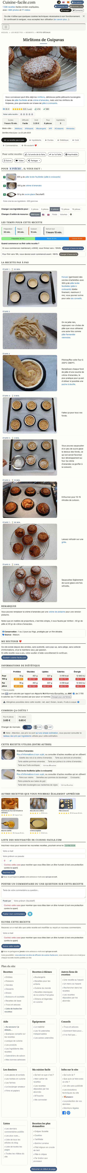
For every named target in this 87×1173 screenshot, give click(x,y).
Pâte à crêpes (41, 1154)
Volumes (63, 214)
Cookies (38, 1135)
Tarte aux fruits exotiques (29, 765)
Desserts (30, 32)
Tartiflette (39, 1139)
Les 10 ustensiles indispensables (41, 1032)
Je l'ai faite (56, 154)
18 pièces (76, 209)
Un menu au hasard (72, 984)
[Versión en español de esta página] (68, 2)
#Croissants (59, 128)
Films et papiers (13, 1091)
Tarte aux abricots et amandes (68, 758)
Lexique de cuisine (14, 1041)
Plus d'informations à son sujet (30, 754)
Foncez (65, 277)
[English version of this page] (63, 2)
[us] (43, 214)
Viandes (9, 985)
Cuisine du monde (43, 988)
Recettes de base (13, 1001)
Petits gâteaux (43, 32)
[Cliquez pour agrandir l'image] (43, 69)
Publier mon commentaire (14, 914)
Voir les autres (49, 765)
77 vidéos (26, 10)
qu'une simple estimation (47, 733)
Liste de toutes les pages (13, 1148)
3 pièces (44, 209)
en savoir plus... (61, 19)
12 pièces (65, 209)
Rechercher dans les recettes (72, 989)
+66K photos (13, 10)
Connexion (79, 10)
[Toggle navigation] (6, 27)
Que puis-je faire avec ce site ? (72, 1080)
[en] (48, 214)
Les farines (11, 1083)
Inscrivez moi (8, 872)
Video (21, 160)
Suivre (8, 160)
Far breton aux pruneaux (40, 1159)
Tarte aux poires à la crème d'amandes (64, 761)
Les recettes (17, 32)
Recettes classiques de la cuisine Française (43, 993)
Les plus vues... (13, 1136)
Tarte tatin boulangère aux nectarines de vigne (38, 785)
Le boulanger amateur (15, 1087)
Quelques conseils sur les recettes (14, 1035)
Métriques (35, 214)
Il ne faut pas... (70, 1035)
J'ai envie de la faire (36, 154)
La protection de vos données (72, 1102)
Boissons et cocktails (15, 997)
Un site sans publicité (73, 1086)
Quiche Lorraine (42, 1143)
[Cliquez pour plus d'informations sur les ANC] (73, 693)
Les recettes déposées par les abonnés (70, 998)
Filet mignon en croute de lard (44, 1148)
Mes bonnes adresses (15, 1060)
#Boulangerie (41, 128)
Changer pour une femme (61, 697)
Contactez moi (62, 6)
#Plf (50, 128)
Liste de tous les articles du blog (12, 1141)
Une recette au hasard (73, 980)
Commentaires (11, 145)
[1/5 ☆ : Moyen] (21, 114)
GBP (50, 727)
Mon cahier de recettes (40, 1080)
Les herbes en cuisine (15, 1079)
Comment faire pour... (73, 1031)
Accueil (4, 32)
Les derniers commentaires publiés (14, 1130)
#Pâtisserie (29, 128)
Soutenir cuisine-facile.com (14, 657)
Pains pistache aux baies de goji (31, 781)
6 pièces (54, 209)
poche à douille (68, 384)
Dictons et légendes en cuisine (42, 1000)
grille (64, 542)
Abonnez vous (77, 6)
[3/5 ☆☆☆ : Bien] (27, 114)
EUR (29, 727)
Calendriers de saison (15, 1056)
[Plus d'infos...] (71, 214)
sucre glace (30, 194)
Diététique (64, 140)
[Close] (83, 16)
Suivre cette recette (11, 946)
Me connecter (41, 1100)
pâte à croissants (49, 103)
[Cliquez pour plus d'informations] (77, 702)
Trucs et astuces (13, 1005)
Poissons (10, 981)
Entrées (9, 977)
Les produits (11, 1045)
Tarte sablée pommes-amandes (31, 761)
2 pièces (34, 209)
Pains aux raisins (26, 777)
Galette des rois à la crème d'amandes (35, 758)
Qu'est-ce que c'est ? (44, 1075)
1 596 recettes (9, 7)
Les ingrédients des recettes (13, 1050)
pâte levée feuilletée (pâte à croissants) (42, 177)
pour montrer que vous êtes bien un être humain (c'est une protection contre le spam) (43, 866)
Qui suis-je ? (78, 2)
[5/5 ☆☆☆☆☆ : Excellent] (32, 114)
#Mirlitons (18, 128)
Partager (65, 10)
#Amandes (70, 128)
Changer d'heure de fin (68, 254)
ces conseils (76, 298)
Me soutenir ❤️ (30, 145)
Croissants (74, 777)
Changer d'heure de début (73, 248)
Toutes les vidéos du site (14, 1155)
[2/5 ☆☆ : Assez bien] (24, 114)
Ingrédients (36, 140)
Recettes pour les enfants (41, 982)
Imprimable (72, 154)
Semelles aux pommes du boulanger (51, 777)
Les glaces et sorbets (15, 1075)
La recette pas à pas (15, 140)
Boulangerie (40, 977)
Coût (77, 140)
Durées (50, 140)
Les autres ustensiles (44, 1038)
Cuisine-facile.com (19, 2)
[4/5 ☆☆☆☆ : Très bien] (29, 114)
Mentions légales (71, 1108)
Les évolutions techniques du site (70, 1091)
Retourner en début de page (44, 1169)
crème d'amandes (41, 100)
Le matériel (39, 1027)
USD (39, 727)
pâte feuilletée (21, 100)
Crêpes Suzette (41, 1131)
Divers (8, 993)
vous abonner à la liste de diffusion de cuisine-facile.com (36, 955)
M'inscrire (39, 1096)
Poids (54, 214)
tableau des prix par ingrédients (17, 736)
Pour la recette (8, 690)
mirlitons (41, 97)
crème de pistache (57, 612)
